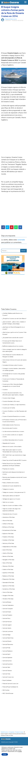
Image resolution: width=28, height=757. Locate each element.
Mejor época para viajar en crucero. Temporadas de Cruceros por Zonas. (12, 451)
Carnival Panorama (7, 644)
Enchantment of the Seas (9, 530)
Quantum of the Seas (8, 573)
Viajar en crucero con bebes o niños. (12, 505)
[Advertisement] (14, 37)
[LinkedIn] (20, 227)
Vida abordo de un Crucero (9, 514)
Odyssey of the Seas (8, 566)
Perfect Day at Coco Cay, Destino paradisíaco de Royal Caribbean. (11, 464)
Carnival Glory (6, 618)
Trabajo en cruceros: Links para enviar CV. (14, 492)
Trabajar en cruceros (8, 489)
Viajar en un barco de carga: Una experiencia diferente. (11, 510)
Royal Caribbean (7, 680)
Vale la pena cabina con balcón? (11, 496)
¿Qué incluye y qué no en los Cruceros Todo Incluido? (14, 333)
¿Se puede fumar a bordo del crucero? (12, 337)
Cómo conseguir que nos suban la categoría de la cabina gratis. (14, 350)
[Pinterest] (12, 227)
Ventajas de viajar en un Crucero (11, 499)
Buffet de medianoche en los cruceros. (12, 346)
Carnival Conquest (7, 608)
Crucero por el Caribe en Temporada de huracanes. (13, 380)
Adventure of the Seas (8, 517)
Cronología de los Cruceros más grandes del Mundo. (13, 375)
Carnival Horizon (7, 622)
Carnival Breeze (6, 602)
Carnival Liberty (6, 628)
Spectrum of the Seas (8, 586)
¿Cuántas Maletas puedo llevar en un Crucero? (12, 314)
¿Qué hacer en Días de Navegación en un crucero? (13, 328)
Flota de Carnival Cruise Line (10, 683)
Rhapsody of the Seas (8, 579)
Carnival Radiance (7, 651)
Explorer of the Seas (7, 533)
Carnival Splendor (7, 657)
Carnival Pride (6, 648)
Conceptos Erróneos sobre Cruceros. (12, 365)
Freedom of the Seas (8, 537)
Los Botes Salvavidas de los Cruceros (12, 440)
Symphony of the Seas (8, 589)
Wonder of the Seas (7, 599)
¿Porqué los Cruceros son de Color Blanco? (14, 318)
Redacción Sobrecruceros (11, 19)
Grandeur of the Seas (8, 540)
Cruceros (5, 389)
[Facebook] (3, 227)
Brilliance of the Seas (8, 527)
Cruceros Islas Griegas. (8, 398)
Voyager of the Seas (7, 595)
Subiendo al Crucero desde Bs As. (11, 486)
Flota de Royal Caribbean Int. (10, 687)
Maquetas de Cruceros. (8, 443)
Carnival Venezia (7, 670)
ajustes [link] (20, 751)
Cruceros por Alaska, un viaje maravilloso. (14, 405)
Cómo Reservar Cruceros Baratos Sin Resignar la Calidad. (12, 356)
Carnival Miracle (6, 641)
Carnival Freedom (7, 615)
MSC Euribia (5, 690)
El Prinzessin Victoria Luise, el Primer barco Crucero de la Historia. (14, 421)
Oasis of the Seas (7, 563)
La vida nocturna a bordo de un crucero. (13, 431)
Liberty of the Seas (7, 553)
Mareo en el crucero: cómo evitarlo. (12, 446)
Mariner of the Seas (7, 556)
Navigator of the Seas (8, 560)
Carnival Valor (6, 667)
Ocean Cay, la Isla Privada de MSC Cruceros (14, 460)
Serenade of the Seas (8, 582)
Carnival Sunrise (7, 661)
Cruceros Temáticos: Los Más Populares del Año (14, 412)
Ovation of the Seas (7, 569)
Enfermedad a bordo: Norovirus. (11, 425)
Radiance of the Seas (8, 576)
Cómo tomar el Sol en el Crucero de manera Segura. (14, 361)
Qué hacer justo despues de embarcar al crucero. (13, 473)
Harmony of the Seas (8, 543)
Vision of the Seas (7, 592)
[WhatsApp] (16, 227)
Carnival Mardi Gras (7, 638)
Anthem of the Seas (7, 524)
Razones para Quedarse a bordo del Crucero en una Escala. (14, 478)
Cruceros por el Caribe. (8, 408)
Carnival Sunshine (7, 664)
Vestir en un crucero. (8, 502)
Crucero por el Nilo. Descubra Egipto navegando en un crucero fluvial (12, 385)
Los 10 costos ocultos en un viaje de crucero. (12, 436)
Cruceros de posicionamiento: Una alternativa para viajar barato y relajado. (13, 394)
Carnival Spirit (6, 654)
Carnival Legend (6, 625)
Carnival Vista (6, 674)
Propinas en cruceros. (8, 469)
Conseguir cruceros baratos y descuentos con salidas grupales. (13, 369)
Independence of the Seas (9, 547)
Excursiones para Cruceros (9, 428)
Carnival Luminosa (7, 631)
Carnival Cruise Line (8, 677)
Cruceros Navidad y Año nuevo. (11, 401)
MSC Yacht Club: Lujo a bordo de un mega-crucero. (14, 456)
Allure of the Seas (7, 520)
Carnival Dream (6, 612)
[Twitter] (7, 227)
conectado (21, 240)
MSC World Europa (7, 693)
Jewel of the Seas (7, 550)
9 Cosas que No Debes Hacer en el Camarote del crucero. (12, 342)
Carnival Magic (6, 635)
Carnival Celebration (8, 605)
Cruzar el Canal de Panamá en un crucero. (13, 416)
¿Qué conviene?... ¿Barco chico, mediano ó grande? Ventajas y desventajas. (14, 323)
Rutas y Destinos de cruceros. (10, 483)
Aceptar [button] (4, 754)
